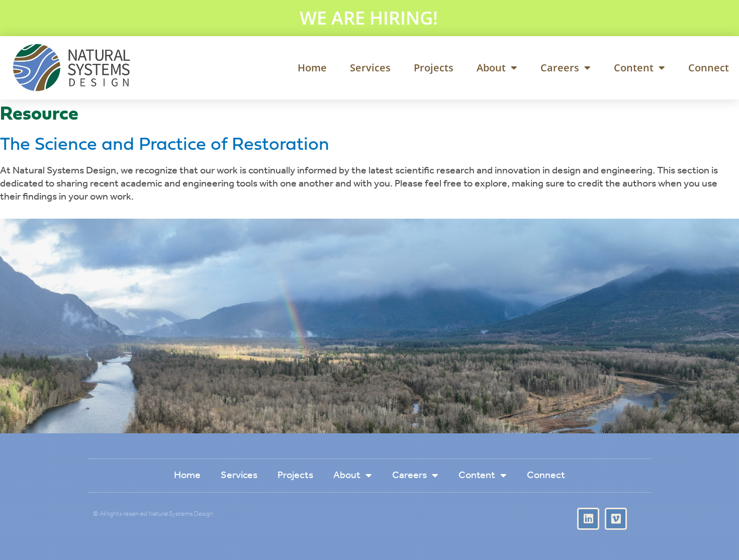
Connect (708, 67)
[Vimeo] (616, 519)
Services (370, 67)
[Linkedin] (588, 519)
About (491, 67)
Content (634, 67)
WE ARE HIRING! (369, 18)
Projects (433, 67)
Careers (559, 67)
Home (312, 67)
